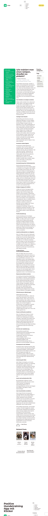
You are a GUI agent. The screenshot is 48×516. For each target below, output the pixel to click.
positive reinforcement (39, 81)
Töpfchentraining (40, 86)
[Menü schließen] (25, 1)
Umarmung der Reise (9, 98)
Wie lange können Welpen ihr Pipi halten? (26, 443)
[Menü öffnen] (21, 5)
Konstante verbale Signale (10, 75)
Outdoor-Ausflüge (38, 78)
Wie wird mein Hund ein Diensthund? (19, 443)
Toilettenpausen (40, 83)
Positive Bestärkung (9, 81)
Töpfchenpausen (40, 84)
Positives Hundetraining (21, 78)
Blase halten (39, 75)
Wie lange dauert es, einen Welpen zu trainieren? (32, 444)
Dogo (8, 5)
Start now (41, 5)
